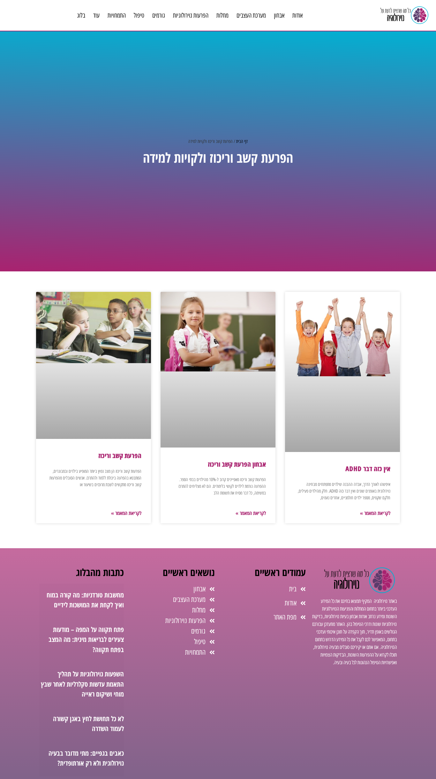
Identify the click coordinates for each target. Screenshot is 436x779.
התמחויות (117, 15)
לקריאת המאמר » (375, 513)
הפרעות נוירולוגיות (190, 15)
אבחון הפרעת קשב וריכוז (237, 464)
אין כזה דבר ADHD (367, 468)
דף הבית (242, 141)
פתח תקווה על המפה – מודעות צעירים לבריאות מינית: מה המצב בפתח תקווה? (86, 639)
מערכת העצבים (251, 15)
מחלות (222, 15)
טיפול (139, 15)
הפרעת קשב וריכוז (119, 455)
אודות (297, 15)
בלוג (81, 15)
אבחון (279, 15)
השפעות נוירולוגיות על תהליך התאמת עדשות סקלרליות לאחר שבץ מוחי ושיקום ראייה (82, 683)
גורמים (158, 15)
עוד (96, 15)
